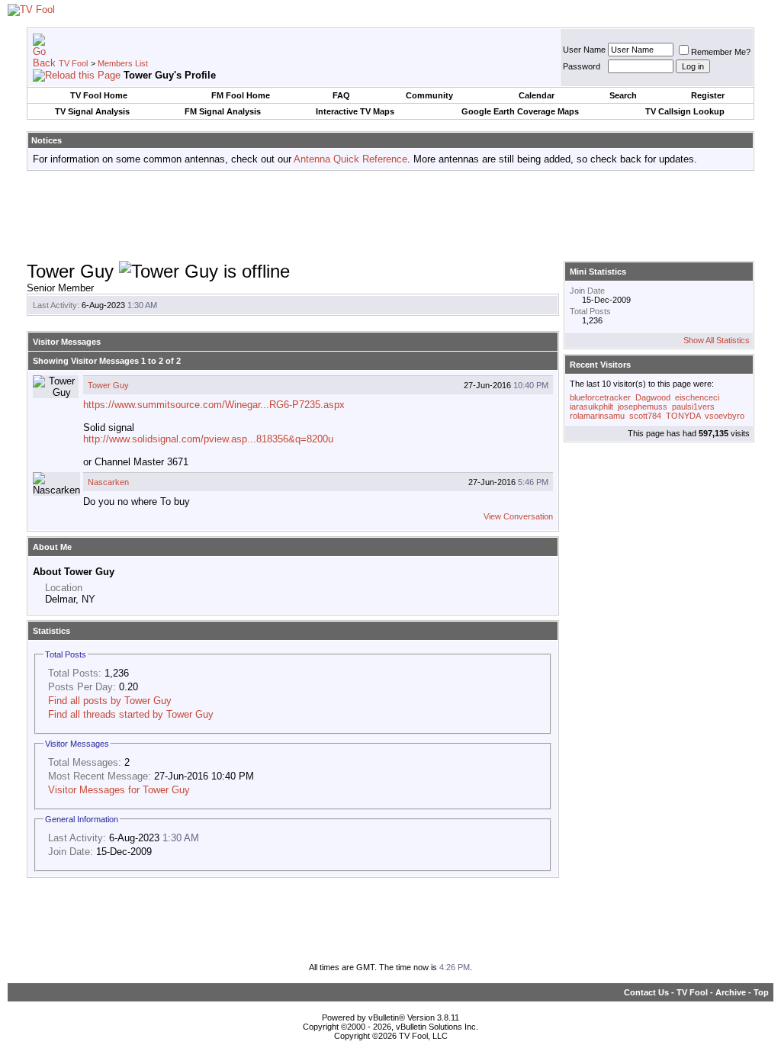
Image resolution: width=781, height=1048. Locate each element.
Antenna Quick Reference (350, 159)
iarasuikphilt (591, 406)
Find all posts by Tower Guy (110, 700)
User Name (584, 49)
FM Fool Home (240, 95)
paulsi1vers (693, 406)
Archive (730, 992)
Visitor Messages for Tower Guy (119, 790)
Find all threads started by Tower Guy (131, 714)
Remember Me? (720, 51)
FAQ (341, 95)
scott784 (645, 415)
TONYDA (683, 415)
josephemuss (642, 406)
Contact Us (646, 992)
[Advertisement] (390, 216)
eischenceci (697, 397)
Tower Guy (108, 385)
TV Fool (73, 63)
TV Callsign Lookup (685, 111)
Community (429, 95)
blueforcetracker (600, 397)
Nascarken (108, 482)
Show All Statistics (716, 340)
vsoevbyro (724, 415)
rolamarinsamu (597, 415)
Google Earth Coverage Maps (520, 111)
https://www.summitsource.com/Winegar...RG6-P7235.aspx (214, 404)
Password (581, 66)
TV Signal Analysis (92, 111)
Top (761, 992)
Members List (123, 63)
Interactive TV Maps (355, 111)
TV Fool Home (98, 95)
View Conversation (518, 516)
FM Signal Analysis (223, 111)
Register (708, 95)
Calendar (536, 95)
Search (623, 95)
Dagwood (652, 397)
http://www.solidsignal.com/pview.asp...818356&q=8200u (208, 439)
